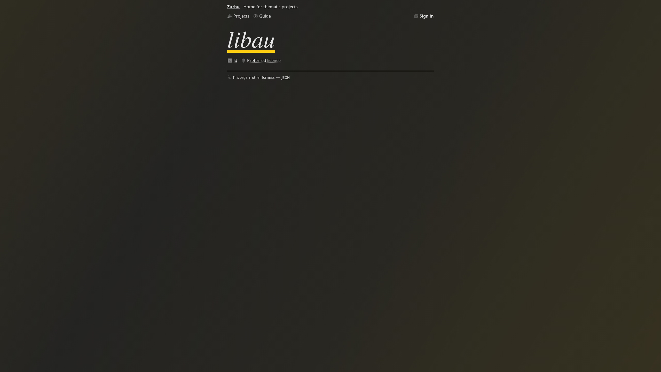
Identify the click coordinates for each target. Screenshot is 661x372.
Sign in (427, 16)
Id (235, 60)
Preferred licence (264, 60)
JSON (286, 77)
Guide (265, 16)
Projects (241, 16)
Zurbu (233, 7)
